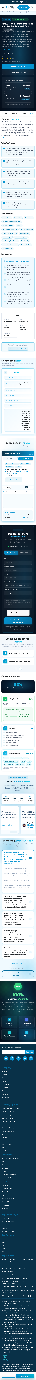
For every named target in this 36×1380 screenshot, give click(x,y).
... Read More (6, 49)
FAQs (31, 113)
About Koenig (5, 129)
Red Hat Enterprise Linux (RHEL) (21, 12)
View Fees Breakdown (8, 1377)
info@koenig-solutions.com (19, 159)
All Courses (22, 7)
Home (3, 12)
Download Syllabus (19, 72)
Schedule (14, 113)
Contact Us (4, 141)
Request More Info (18, 66)
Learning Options (6, 137)
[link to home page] (10, 7)
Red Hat (9, 12)
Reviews (23, 113)
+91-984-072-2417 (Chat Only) (19, 2)
